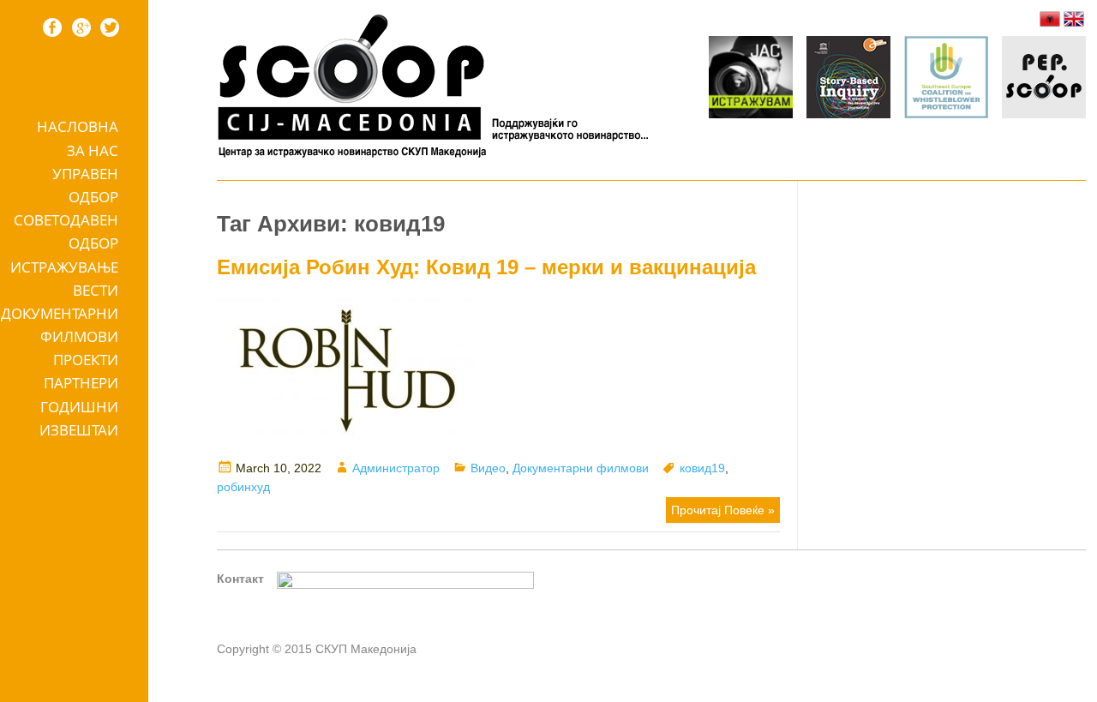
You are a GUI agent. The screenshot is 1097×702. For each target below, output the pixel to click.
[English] (1074, 19)
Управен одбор (85, 185)
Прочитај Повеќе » (723, 510)
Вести (95, 290)
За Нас (92, 150)
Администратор (396, 468)
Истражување (64, 267)
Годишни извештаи (78, 418)
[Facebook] (52, 27)
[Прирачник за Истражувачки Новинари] (848, 79)
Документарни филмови (59, 324)
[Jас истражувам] (751, 79)
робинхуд (243, 487)
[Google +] (81, 27)
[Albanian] (1050, 19)
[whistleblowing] (946, 79)
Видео (488, 468)
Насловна (77, 126)
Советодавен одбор (66, 231)
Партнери (81, 383)
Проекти (85, 359)
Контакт (240, 578)
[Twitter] (109, 27)
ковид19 (702, 468)
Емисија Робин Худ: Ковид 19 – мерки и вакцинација (486, 267)
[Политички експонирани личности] (1044, 79)
